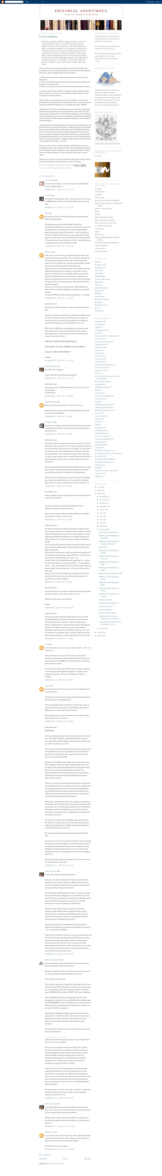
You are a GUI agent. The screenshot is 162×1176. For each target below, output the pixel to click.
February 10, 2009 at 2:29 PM (59, 721)
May (101, 519)
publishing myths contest (103, 410)
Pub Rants (98, 293)
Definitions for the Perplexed (108, 603)
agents (97, 327)
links (96, 390)
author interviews (101, 330)
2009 (100, 493)
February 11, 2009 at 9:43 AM (59, 954)
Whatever (98, 262)
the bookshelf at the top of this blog (107, 453)
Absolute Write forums (102, 279)
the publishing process (102, 462)
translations (99, 465)
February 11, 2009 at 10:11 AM (59, 1126)
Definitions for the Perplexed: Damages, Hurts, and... (109, 542)
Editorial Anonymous (81, 10)
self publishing (100, 433)
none (46, 644)
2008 (100, 632)
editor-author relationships (104, 364)
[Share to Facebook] (82, 165)
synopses (98, 447)
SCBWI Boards (100, 276)
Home (65, 1159)
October (102, 503)
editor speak (99, 362)
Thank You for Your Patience (109, 532)
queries (97, 413)
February (103, 529)
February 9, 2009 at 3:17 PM (58, 434)
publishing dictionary (102, 407)
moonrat (48, 195)
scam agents (99, 427)
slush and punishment (102, 439)
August (102, 509)
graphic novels (100, 370)
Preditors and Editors (102, 299)
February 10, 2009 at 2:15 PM (59, 680)
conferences (99, 347)
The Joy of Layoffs (105, 599)
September (103, 506)
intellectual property (102, 387)
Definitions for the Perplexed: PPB (110, 573)
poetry (97, 401)
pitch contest (99, 398)
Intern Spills (99, 270)
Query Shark (99, 282)
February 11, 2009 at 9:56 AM (59, 1098)
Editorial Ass (99, 291)
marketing (98, 393)
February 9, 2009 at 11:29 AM (59, 298)
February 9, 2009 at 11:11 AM (59, 207)
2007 (100, 636)
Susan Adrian (49, 180)
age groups (98, 324)
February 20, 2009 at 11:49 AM (59, 1149)
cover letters (99, 356)
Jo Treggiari (49, 422)
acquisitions (99, 321)
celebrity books (100, 344)
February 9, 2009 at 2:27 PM (58, 416)
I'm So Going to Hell (102, 381)
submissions (99, 444)
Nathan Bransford (101, 288)
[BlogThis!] (77, 165)
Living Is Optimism (105, 609)
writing (97, 476)
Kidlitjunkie (49, 1132)
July (101, 513)
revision (97, 421)
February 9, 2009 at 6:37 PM (58, 519)
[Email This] (75, 165)
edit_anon (98, 156)
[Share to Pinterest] (85, 165)
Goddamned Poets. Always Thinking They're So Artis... (109, 617)
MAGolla (48, 252)
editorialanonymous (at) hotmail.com (107, 39)
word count (99, 473)
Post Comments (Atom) (56, 1163)
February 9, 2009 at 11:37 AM (59, 360)
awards (97, 333)
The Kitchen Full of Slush (104, 459)
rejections (98, 419)
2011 (100, 487)
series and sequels (101, 436)
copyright (98, 353)
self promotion (100, 430)
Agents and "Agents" (106, 606)
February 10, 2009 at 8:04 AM (59, 607)
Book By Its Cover (101, 305)
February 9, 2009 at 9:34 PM (58, 582)
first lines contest (100, 367)
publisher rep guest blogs (103, 404)
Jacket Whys (99, 273)
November (103, 500)
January (102, 628)
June (101, 516)
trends (97, 468)
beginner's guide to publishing (105, 336)
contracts (98, 350)
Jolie (46, 213)
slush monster (99, 442)
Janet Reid (98, 285)
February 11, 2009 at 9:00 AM (59, 865)
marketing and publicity (103, 396)
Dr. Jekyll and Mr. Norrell (107, 613)
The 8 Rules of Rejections (104, 450)
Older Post (87, 1159)
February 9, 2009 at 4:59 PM (58, 486)
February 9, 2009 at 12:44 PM (59, 396)
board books (99, 339)
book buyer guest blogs (103, 341)
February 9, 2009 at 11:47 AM (59, 378)
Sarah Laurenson (50, 366)
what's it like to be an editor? (58, 168)
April (102, 523)
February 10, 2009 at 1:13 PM (59, 638)
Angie (47, 685)
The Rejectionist (100, 265)
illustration (99, 384)
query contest (99, 416)
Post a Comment (44, 1155)
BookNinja (99, 302)
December (103, 496)
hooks (97, 373)
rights (97, 424)
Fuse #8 (97, 308)
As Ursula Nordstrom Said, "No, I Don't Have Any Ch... (110, 623)
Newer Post (43, 1159)
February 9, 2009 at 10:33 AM (59, 189)
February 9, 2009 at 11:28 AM (59, 246)
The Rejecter (99, 311)
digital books (99, 359)
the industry (99, 456)
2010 (100, 490)
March (102, 526)
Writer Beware (100, 296)
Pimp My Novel (100, 268)
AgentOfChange (50, 402)
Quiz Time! (103, 547)
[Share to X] (80, 165)
